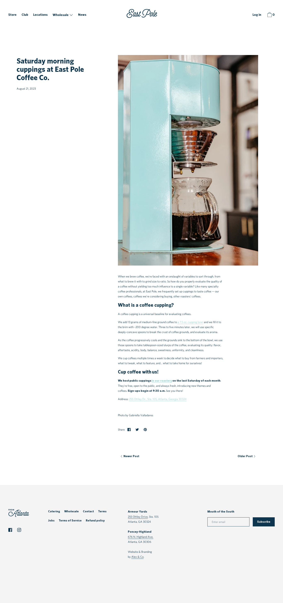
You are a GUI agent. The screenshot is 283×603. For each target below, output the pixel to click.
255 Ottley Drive (138, 517)
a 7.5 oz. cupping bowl (190, 322)
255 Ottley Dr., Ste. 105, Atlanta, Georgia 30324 (157, 399)
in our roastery (162, 380)
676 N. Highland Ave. (140, 537)
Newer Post (131, 456)
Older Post (245, 456)
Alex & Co (137, 557)
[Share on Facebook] (129, 429)
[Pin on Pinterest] (145, 429)
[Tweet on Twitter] (137, 429)
